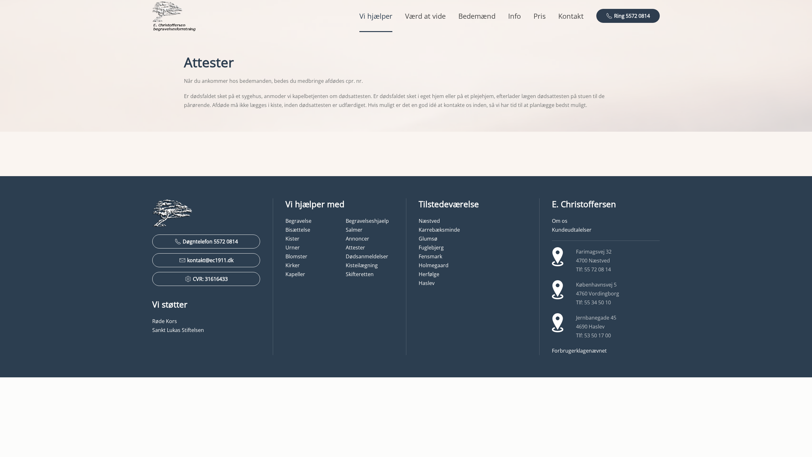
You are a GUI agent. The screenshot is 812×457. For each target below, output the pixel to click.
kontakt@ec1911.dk (210, 260)
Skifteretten (360, 274)
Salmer (354, 229)
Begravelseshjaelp (367, 220)
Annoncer (357, 238)
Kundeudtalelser (572, 229)
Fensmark (430, 256)
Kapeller (295, 274)
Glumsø (428, 238)
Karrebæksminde (439, 229)
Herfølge (429, 274)
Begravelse (298, 220)
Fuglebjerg (431, 247)
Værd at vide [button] (425, 16)
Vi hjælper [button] (375, 16)
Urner (292, 247)
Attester (355, 247)
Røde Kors (164, 321)
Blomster (296, 256)
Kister (292, 238)
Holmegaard (434, 265)
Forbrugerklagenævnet (579, 350)
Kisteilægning (362, 265)
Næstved (429, 220)
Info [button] (514, 16)
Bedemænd (476, 16)
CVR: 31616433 (210, 278)
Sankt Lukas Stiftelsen (178, 330)
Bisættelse (297, 229)
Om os (559, 220)
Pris (540, 16)
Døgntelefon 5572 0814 (210, 241)
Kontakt (571, 16)
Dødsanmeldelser (367, 256)
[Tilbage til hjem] (174, 16)
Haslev (427, 283)
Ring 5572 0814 (632, 15)
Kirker (292, 265)
